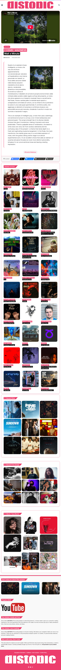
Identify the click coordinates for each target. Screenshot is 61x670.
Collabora (28, 652)
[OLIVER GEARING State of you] (49, 312)
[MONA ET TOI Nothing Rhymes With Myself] (49, 199)
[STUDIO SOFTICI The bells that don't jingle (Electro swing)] (30, 245)
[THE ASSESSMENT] (48, 427)
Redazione (7, 57)
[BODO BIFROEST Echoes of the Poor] (12, 312)
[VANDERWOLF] (48, 497)
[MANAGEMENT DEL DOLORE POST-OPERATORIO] (48, 561)
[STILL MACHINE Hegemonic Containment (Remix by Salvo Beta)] (49, 221)
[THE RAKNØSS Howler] (30, 290)
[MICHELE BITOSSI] (48, 525)
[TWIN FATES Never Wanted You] (30, 355)
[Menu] (2, 5)
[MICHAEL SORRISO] (30, 497)
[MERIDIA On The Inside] (49, 333)
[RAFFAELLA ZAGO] (48, 485)
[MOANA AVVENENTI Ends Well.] (12, 221)
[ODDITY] (12, 445)
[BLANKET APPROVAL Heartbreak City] (30, 268)
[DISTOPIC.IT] (30, 5)
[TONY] (30, 445)
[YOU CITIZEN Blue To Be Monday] (49, 245)
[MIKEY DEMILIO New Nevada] (12, 355)
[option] (10, 588)
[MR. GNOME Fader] (12, 177)
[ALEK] (48, 473)
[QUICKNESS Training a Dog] (49, 268)
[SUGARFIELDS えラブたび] (30, 379)
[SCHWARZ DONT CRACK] (30, 543)
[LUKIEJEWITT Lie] (12, 268)
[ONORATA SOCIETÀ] (48, 543)
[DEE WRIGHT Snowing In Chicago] (12, 333)
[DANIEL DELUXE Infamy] (49, 177)
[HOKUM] (48, 409)
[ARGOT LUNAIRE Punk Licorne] (30, 312)
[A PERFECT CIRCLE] (30, 525)
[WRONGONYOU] (12, 485)
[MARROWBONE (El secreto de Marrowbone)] (30, 427)
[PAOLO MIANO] (30, 561)
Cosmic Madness (30, 152)
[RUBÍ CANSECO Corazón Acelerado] (30, 221)
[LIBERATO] (12, 543)
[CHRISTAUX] (12, 525)
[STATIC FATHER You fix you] (49, 290)
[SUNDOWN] (12, 427)
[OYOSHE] (30, 473)
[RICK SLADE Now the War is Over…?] (49, 379)
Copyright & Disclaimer (19, 652)
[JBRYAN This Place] (12, 379)
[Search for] (59, 5)
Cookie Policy (43, 652)
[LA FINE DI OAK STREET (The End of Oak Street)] (30, 409)
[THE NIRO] (30, 485)
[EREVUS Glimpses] (30, 333)
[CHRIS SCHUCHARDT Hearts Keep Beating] (30, 177)
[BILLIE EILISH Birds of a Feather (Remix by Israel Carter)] (49, 355)
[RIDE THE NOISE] (12, 473)
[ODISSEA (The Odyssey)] (48, 445)
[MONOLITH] (12, 409)
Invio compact (35, 652)
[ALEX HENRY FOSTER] (12, 497)
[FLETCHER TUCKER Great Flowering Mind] (12, 290)
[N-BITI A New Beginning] (30, 199)
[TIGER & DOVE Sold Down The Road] (12, 245)
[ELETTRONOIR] (12, 561)
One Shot (7, 46)
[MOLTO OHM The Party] (12, 199)
